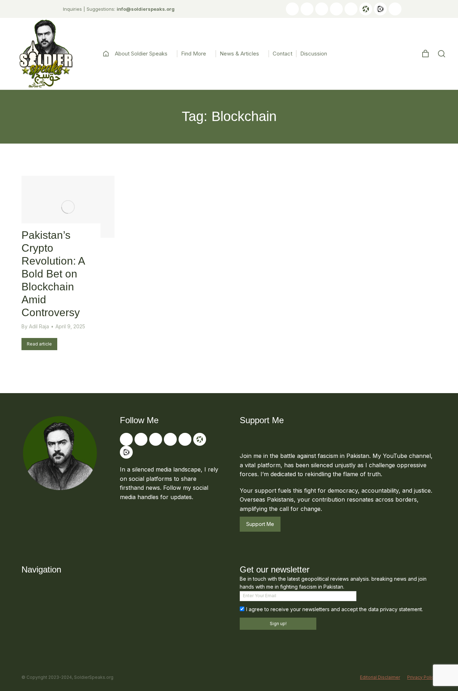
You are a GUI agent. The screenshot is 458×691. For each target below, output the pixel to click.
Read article (39, 344)
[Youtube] (292, 9)
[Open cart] (425, 53)
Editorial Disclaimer (380, 677)
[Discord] (395, 9)
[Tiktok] (336, 9)
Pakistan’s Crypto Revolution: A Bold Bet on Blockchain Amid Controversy (52, 273)
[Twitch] (351, 9)
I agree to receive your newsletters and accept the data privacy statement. (334, 609)
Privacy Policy (422, 677)
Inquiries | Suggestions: (119, 9)
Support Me (260, 524)
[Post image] (67, 207)
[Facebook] (321, 9)
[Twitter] (307, 9)
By (35, 326)
